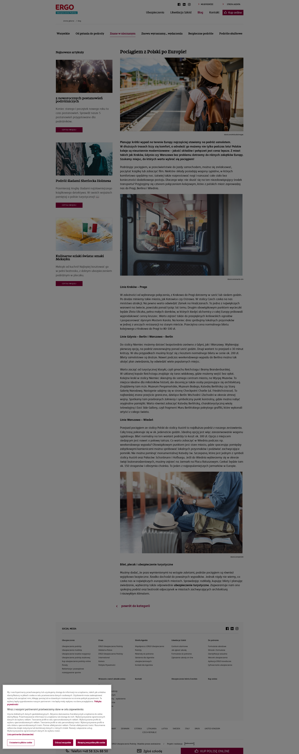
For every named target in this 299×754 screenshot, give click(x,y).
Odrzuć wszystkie (63, 742)
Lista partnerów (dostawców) (20, 734)
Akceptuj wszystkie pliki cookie (91, 742)
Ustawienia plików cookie (20, 742)
